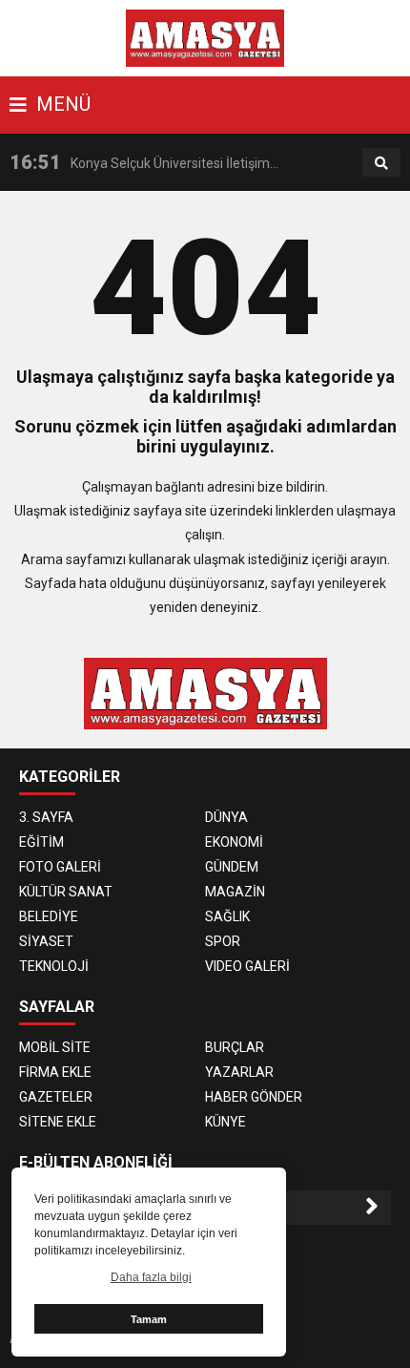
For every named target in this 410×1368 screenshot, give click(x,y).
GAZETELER (55, 1097)
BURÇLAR (234, 1047)
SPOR (222, 941)
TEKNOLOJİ (54, 966)
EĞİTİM (41, 842)
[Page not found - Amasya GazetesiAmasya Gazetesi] (205, 37)
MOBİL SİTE (55, 1047)
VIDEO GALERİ (247, 966)
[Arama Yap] (381, 163)
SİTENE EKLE (57, 1121)
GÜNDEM (231, 866)
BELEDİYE (48, 916)
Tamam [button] (149, 1319)
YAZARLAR (239, 1072)
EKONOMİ (234, 842)
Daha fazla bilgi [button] (151, 1277)
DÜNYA (226, 817)
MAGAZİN (235, 891)
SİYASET (46, 941)
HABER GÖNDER (253, 1097)
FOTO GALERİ (60, 866)
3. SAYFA (46, 817)
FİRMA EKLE (55, 1072)
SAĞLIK (227, 916)
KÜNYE (225, 1121)
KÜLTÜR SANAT (66, 891)
